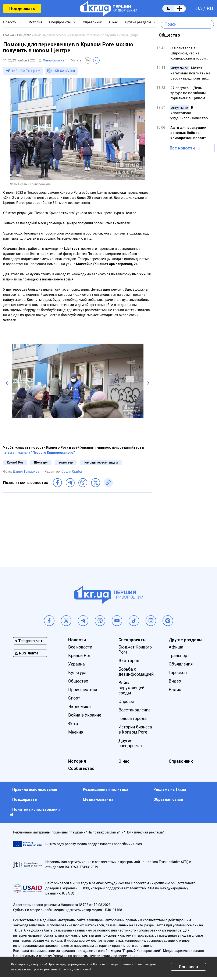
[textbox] (184, 24)
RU (209, 8)
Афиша (176, 647)
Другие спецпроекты (131, 743)
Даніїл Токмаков (26, 471)
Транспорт (179, 655)
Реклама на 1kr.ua (169, 789)
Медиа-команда (98, 799)
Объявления (181, 664)
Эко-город (128, 660)
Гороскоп (178, 672)
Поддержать (22, 8)
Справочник (92, 22)
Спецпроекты (60, 22)
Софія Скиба (71, 471)
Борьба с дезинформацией (136, 672)
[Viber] (82, 482)
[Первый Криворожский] (108, 8)
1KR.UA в (26, 71)
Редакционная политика (105, 789)
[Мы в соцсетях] (49, 620)
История (35, 22)
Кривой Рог (15, 462)
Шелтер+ (41, 462)
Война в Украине (84, 715)
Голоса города (132, 718)
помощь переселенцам (100, 462)
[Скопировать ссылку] (108, 482)
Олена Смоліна (53, 60)
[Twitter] (95, 482)
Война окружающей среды (131, 687)
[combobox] (184, 24)
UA (199, 8)
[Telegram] (70, 482)
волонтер (65, 462)
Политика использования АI (35, 812)
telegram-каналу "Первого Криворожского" (39, 453)
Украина (76, 664)
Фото (73, 723)
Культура (77, 672)
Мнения (75, 732)
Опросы (126, 701)
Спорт (74, 698)
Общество (78, 681)
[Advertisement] (77, 526)
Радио (175, 689)
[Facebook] (57, 482)
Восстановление (134, 709)
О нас (113, 22)
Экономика (79, 706)
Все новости (182, 148)
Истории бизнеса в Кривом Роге (135, 729)
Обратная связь (168, 799)
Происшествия (82, 689)
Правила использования (34, 789)
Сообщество (81, 768)
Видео (175, 681)
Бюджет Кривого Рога (135, 649)
